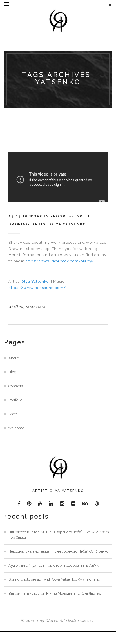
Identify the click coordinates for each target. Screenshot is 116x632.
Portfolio (15, 400)
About (13, 358)
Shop (12, 414)
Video (40, 307)
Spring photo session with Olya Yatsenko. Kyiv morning (54, 579)
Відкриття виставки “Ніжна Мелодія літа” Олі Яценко (54, 593)
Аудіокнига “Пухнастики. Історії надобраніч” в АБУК (53, 565)
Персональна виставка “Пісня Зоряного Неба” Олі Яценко (58, 551)
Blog (12, 372)
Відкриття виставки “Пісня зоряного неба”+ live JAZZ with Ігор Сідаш (58, 535)
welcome (16, 428)
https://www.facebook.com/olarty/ (59, 261)
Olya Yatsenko (35, 281)
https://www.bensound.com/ (37, 288)
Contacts (15, 386)
